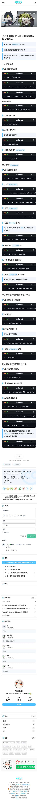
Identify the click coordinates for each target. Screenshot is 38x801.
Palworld (17, 464)
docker (32, 750)
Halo (17, 785)
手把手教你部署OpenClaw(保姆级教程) (14, 605)
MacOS (26, 750)
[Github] (15, 709)
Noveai (5, 753)
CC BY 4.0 (8, 482)
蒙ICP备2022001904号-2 (20, 787)
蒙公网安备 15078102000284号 (20, 789)
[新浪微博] (15, 488)
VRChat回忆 (6, 602)
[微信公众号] (19, 764)
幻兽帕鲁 (7, 464)
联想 (10, 750)
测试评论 (5, 671)
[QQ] (4, 488)
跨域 (29, 746)
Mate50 (24, 746)
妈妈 (4, 651)
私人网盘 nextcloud (9, 743)
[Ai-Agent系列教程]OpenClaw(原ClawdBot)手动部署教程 (16, 609)
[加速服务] (16, 798)
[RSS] (31, 709)
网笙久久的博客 (24, 782)
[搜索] (35, 2)
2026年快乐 (6, 615)
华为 (18, 746)
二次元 (24, 753)
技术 (34, 13)
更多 (33, 598)
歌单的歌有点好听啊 (9, 641)
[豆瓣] (19, 488)
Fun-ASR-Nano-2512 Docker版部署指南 (15, 612)
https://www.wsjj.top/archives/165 (13, 474)
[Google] (23, 488)
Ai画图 (11, 753)
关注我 (19, 704)
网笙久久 (6, 479)
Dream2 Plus (26, 785)
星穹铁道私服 (7, 746)
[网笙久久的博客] (19, 2)
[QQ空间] (8, 488)
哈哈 (4, 631)
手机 (14, 746)
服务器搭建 (28, 13)
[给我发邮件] (23, 709)
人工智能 (17, 753)
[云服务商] (17, 796)
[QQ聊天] (6, 709)
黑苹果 (5, 750)
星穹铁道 (23, 743)
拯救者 (15, 750)
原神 (18, 743)
